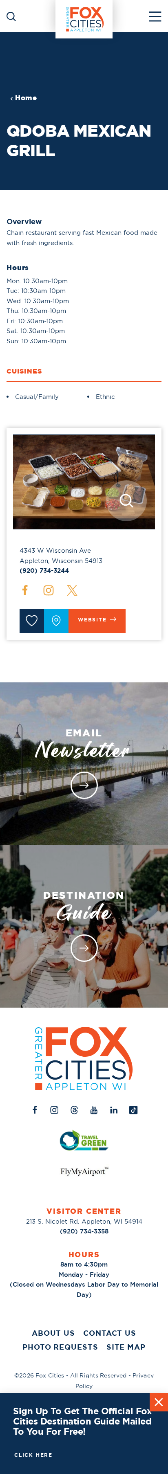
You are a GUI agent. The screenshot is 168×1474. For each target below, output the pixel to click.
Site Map (126, 1347)
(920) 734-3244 (44, 571)
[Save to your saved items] (32, 621)
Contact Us (109, 1333)
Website (92, 620)
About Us (53, 1333)
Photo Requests (60, 1347)
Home (26, 98)
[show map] (56, 621)
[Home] (84, 16)
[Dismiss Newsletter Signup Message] (159, 1402)
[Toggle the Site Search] (11, 16)
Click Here (33, 1455)
